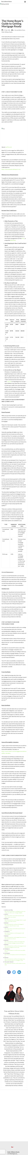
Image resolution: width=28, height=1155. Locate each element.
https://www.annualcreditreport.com (11, 169)
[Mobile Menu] (25, 1)
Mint (23, 238)
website (9, 381)
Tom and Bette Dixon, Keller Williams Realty (14, 1012)
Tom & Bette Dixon (6, 1)
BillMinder (13, 240)
